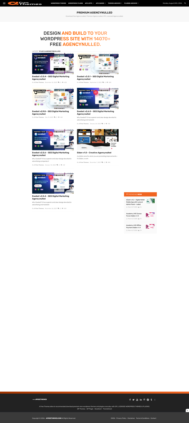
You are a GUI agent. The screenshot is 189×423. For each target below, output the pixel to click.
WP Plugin (90, 409)
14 (140, 230)
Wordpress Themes (84, 55)
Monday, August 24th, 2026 (172, 3)
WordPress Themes (58, 3)
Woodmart (98, 409)
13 (140, 218)
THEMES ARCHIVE (114, 3)
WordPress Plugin (75, 3)
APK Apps (88, 3)
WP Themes (81, 409)
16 (140, 207)
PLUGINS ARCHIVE (130, 3)
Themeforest (107, 409)
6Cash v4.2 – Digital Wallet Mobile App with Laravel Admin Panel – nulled (135, 202)
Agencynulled (38, 55)
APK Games (100, 3)
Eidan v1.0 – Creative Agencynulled (94, 152)
